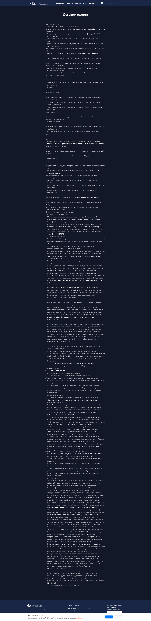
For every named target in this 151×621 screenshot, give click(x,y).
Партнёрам (91, 3)
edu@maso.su (76, 605)
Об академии (60, 3)
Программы (69, 3)
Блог (84, 3)
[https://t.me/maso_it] (102, 3)
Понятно (109, 617)
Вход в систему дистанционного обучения (37, 609)
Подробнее (79, 618)
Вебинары (78, 3)
